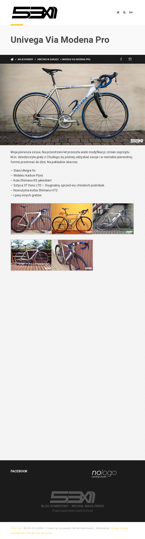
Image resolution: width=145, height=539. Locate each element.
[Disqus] (72, 322)
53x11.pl (16, 528)
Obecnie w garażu (48, 59)
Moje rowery (25, 59)
